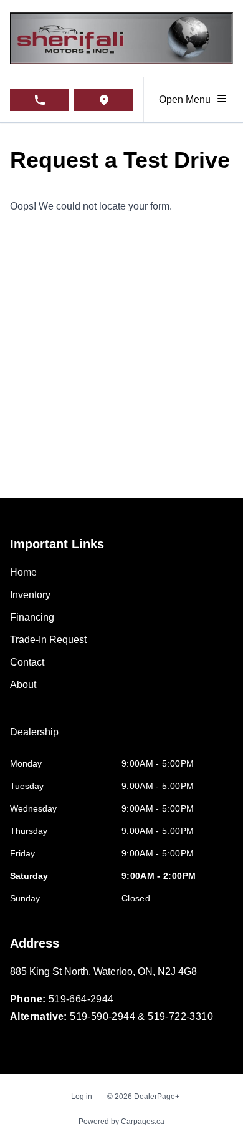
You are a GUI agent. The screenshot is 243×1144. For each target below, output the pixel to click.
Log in (81, 1096)
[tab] (34, 738)
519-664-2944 (81, 999)
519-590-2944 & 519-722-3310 (141, 1016)
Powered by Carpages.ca (121, 1121)
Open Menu (187, 99)
